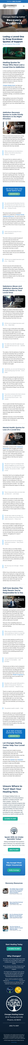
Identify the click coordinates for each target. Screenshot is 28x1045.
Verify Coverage (14, 870)
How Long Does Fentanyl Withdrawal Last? (16, 903)
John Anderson (8, 44)
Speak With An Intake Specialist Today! (14, 838)
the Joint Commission (14, 980)
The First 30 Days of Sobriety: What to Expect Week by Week (16, 928)
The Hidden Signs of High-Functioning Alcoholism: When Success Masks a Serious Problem (16, 890)
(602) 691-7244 (14, 194)
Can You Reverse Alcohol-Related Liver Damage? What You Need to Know (16, 916)
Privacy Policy (14, 1042)
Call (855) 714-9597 (10, 818)
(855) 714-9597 (16, 1)
